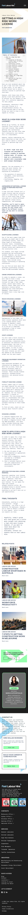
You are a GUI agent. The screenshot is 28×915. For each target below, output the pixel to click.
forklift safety (17, 408)
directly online (13, 485)
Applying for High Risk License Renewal (15, 79)
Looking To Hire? (7, 882)
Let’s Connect (6, 889)
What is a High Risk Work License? (13, 58)
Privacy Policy (6, 906)
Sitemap (4, 911)
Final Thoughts (10, 80)
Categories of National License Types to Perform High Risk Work (16, 61)
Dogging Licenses (13, 74)
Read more (5, 575)
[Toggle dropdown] (13, 814)
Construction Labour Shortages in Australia (14, 571)
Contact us (11, 658)
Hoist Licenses (13, 67)
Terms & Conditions (8, 908)
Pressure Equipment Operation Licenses (14, 70)
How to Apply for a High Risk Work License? (14, 76)
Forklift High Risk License (14, 72)
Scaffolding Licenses (14, 63)
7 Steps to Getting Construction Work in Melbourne (13, 636)
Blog (2, 876)
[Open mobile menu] (25, 5)
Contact (3, 878)
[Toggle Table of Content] (23, 55)
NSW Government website (16, 269)
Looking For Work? (7, 883)
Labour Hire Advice (8, 15)
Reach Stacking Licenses (15, 66)
